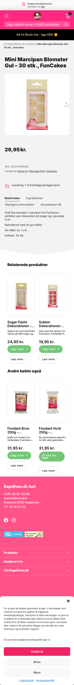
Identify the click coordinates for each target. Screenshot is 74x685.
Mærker (18, 44)
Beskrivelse (12, 198)
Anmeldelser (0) (51, 204)
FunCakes (30, 44)
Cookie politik (26, 680)
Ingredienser (34, 198)
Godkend (37, 651)
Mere (37, 672)
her (49, 639)
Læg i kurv (17, 349)
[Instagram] (13, 520)
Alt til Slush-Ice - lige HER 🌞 (37, 34)
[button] (68, 601)
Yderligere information (19, 204)
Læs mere (17, 359)
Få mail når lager (49, 456)
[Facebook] (6, 520)
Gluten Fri (23, 171)
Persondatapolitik (45, 680)
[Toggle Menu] (6, 16)
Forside (8, 44)
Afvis (37, 662)
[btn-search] (66, 24)
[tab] (15, 198)
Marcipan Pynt (37, 171)
